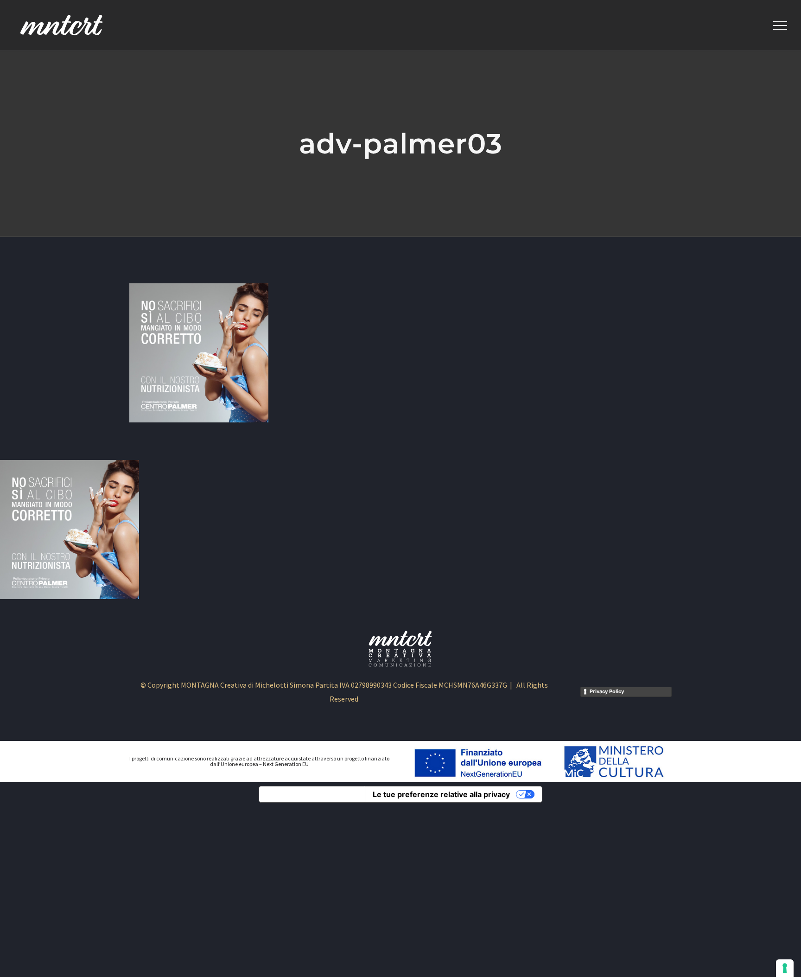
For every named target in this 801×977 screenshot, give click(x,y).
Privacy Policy (607, 691)
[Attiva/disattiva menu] (780, 25)
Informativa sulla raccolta (312, 794)
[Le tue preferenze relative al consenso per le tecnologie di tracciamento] (785, 968)
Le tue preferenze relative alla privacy (441, 794)
